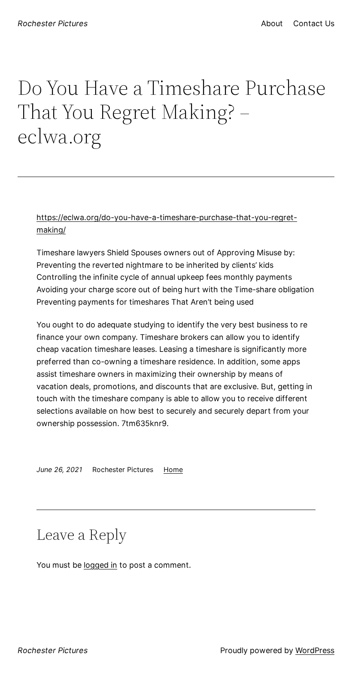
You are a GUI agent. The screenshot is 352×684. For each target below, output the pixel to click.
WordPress (314, 650)
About (272, 23)
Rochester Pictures (53, 23)
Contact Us (313, 23)
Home (173, 469)
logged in (100, 564)
